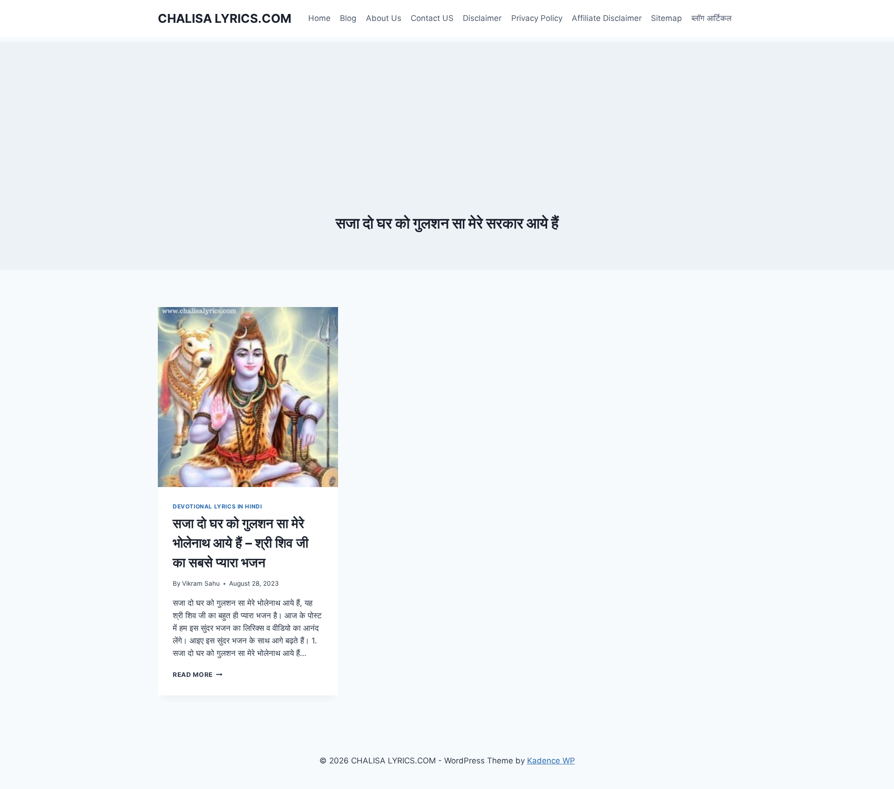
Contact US (432, 18)
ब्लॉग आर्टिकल (711, 18)
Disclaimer (482, 18)
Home (319, 18)
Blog (348, 18)
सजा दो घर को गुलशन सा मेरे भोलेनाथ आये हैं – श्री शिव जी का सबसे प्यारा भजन (240, 542)
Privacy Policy (536, 18)
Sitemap (666, 18)
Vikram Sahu (201, 583)
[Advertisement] (447, 107)
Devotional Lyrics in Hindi (217, 506)
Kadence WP (551, 760)
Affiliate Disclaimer (607, 18)
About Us (383, 18)
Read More (198, 674)
